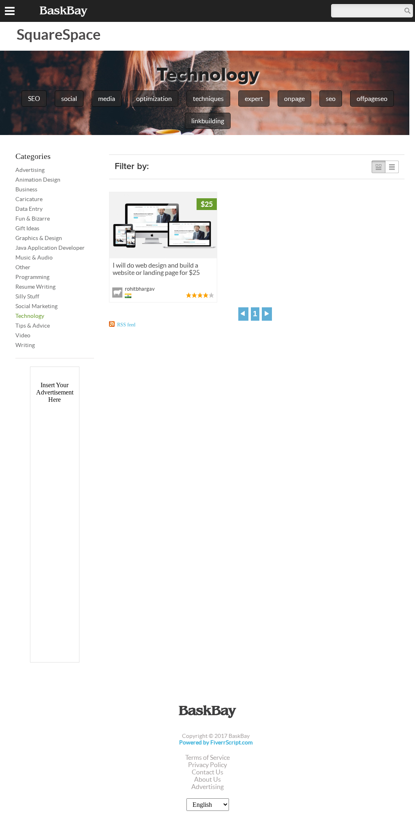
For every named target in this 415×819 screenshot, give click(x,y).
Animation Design (37, 179)
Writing (25, 345)
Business (26, 189)
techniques (208, 98)
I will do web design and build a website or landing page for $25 (156, 269)
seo (331, 98)
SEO (34, 98)
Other (22, 267)
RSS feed (126, 325)
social (69, 98)
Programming (32, 277)
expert (254, 98)
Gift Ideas (27, 228)
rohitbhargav (140, 289)
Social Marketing (36, 306)
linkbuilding (207, 120)
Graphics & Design (38, 238)
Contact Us (207, 772)
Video (22, 335)
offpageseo (372, 98)
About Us (207, 779)
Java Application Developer (50, 247)
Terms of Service (207, 757)
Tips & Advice (32, 325)
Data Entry (29, 209)
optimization (154, 98)
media (106, 98)
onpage (294, 98)
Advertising (30, 170)
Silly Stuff (27, 296)
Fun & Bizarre (32, 218)
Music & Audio (34, 257)
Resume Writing (35, 286)
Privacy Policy (207, 764)
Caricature (29, 199)
